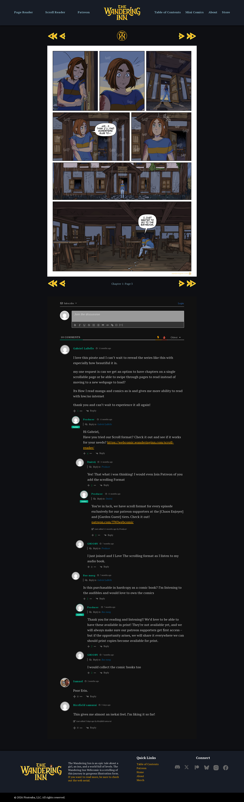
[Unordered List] (98, 325)
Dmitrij (109, 498)
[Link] (112, 325)
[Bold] (75, 325)
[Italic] (79, 325)
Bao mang (106, 611)
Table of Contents (167, 12)
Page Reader (23, 12)
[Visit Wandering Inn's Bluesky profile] (207, 769)
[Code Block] (107, 325)
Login (180, 303)
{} (116, 325)
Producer (88, 419)
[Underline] (84, 325)
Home (140, 772)
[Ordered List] (93, 325)
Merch (140, 780)
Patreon (84, 12)
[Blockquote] (103, 325)
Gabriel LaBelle (104, 424)
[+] (121, 325)
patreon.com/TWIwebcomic (112, 522)
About (212, 12)
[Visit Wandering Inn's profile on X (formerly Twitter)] (188, 769)
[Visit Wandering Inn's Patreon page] (197, 769)
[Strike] (89, 325)
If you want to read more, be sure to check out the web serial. (93, 778)
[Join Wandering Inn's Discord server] (178, 769)
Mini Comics (194, 12)
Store (226, 12)
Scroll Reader (55, 12)
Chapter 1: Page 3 (122, 284)
